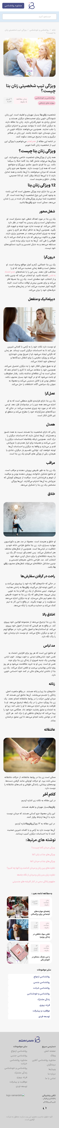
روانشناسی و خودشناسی (39, 30)
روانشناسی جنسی (19, 1055)
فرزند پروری (22, 1077)
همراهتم (31, 141)
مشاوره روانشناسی (13, 5)
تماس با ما (50, 1078)
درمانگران (51, 1065)
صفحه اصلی (50, 1051)
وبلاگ (53, 1055)
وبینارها (52, 1069)
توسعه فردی (21, 1086)
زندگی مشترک (20, 1072)
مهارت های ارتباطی (46, 103)
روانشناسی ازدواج (19, 1051)
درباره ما (52, 1074)
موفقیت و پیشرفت (18, 1082)
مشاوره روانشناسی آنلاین (44, 1060)
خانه (54, 30)
